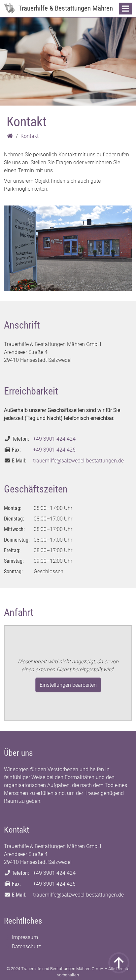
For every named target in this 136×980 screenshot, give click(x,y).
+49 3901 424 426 (54, 450)
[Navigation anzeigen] (125, 9)
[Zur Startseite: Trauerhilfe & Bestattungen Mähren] (9, 9)
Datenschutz (26, 946)
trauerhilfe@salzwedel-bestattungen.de (78, 461)
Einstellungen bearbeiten (68, 685)
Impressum (25, 937)
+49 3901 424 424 (54, 439)
